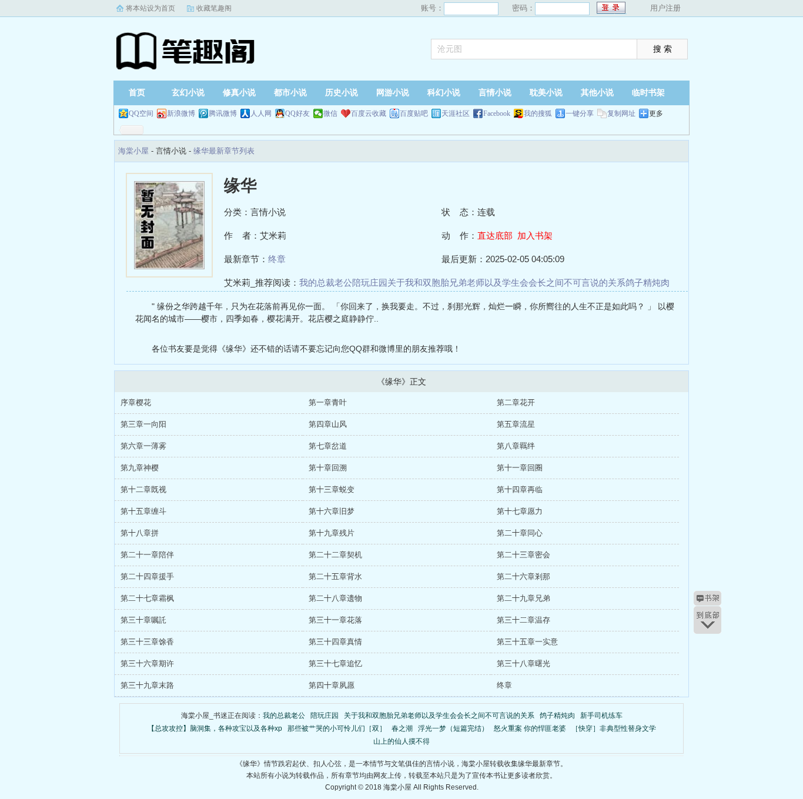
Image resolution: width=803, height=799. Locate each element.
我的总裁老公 (325, 282)
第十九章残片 (331, 533)
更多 (656, 113)
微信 (330, 113)
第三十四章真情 (335, 641)
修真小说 (239, 92)
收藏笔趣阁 (214, 8)
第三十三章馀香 (147, 641)
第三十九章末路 (147, 685)
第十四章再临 (520, 489)
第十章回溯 (328, 467)
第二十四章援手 (147, 576)
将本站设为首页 (150, 8)
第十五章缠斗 (143, 511)
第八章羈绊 (516, 446)
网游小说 (392, 92)
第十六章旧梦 (331, 511)
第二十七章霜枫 (147, 598)
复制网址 (621, 113)
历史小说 (341, 92)
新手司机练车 (601, 715)
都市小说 (290, 92)
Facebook (496, 113)
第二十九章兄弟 (523, 598)
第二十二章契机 (335, 554)
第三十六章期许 (147, 663)
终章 (277, 259)
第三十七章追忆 (335, 663)
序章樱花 (136, 402)
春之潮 (402, 728)
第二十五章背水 (335, 576)
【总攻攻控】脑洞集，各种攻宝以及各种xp (215, 728)
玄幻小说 (188, 92)
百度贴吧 (414, 113)
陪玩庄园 (369, 282)
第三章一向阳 (143, 424)
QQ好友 (297, 113)
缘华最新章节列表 (224, 150)
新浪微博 (181, 113)
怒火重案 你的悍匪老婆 (530, 728)
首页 (137, 92)
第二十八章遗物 (335, 598)
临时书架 (648, 92)
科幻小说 (443, 92)
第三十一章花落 (335, 620)
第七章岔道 (328, 446)
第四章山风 (328, 424)
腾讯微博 (223, 113)
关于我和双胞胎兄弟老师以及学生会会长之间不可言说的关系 (506, 282)
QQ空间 (141, 113)
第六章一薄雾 (143, 446)
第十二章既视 (143, 489)
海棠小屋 (186, 49)
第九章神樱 (140, 467)
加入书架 (535, 235)
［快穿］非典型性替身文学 (613, 728)
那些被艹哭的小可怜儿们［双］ (336, 728)
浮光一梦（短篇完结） (453, 728)
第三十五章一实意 (527, 641)
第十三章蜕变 (331, 489)
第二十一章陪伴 (147, 554)
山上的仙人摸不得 (401, 741)
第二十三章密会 (523, 554)
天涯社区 (455, 113)
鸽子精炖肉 (647, 282)
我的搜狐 (538, 113)
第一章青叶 (328, 402)
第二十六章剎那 (523, 576)
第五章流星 (516, 424)
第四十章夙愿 (331, 685)
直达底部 (495, 235)
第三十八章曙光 (523, 663)
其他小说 (597, 92)
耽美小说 (546, 92)
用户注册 (665, 8)
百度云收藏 (368, 113)
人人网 (261, 113)
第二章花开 (516, 402)
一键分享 (580, 113)
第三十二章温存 (523, 620)
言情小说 (495, 92)
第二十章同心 (520, 533)
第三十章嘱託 (143, 620)
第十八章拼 (140, 533)
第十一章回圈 (520, 467)
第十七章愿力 (520, 511)
